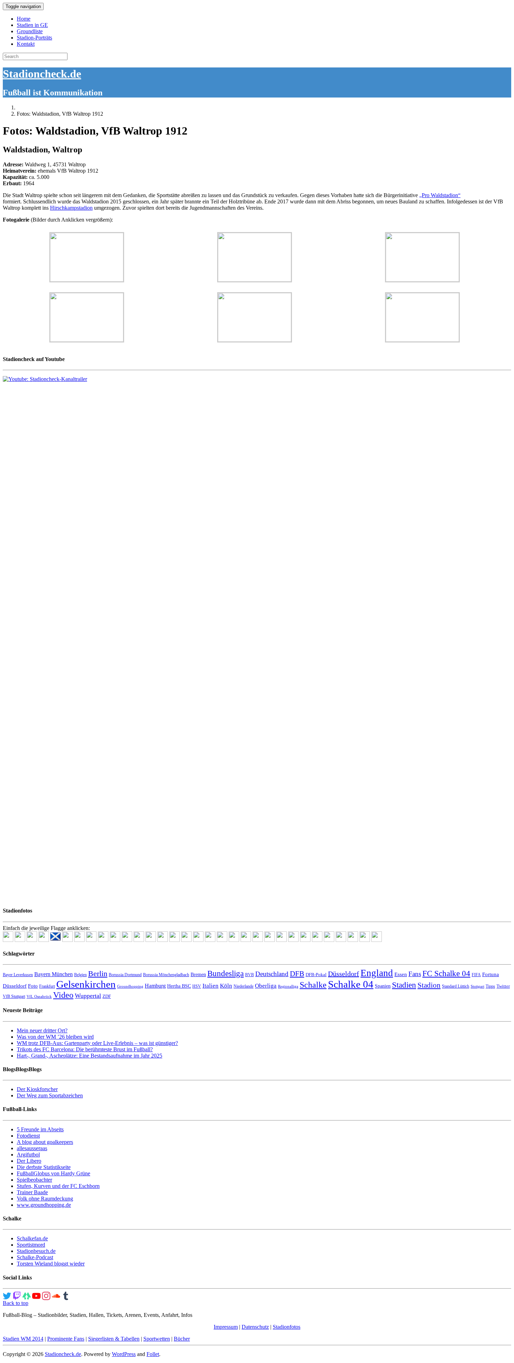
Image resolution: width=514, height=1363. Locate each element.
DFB (297, 974)
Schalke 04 (350, 984)
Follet (153, 1354)
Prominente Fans (65, 1339)
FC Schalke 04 (446, 973)
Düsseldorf (343, 974)
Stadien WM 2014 (23, 1339)
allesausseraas (32, 1148)
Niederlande (244, 986)
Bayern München (53, 974)
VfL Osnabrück (39, 996)
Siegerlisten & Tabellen (114, 1339)
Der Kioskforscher (37, 1089)
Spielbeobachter (34, 1180)
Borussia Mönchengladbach (166, 974)
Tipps (490, 986)
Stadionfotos (286, 1327)
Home (23, 19)
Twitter (503, 986)
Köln (226, 985)
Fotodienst (28, 1136)
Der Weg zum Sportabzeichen (50, 1095)
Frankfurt (47, 986)
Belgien (80, 974)
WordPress (124, 1354)
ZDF (106, 996)
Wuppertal (88, 995)
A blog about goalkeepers (45, 1142)
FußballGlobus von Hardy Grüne (53, 1173)
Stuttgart (477, 986)
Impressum (226, 1327)
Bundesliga (225, 973)
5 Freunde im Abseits (40, 1129)
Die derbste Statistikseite (44, 1167)
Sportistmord (31, 1245)
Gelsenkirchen (86, 984)
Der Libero (29, 1161)
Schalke (313, 984)
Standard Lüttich (455, 986)
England (376, 973)
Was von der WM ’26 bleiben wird (55, 1037)
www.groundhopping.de (44, 1205)
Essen (400, 974)
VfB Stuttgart (14, 996)
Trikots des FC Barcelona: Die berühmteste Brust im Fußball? (85, 1049)
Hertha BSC (179, 986)
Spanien (383, 986)
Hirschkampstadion (71, 208)
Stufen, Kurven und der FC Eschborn (58, 1186)
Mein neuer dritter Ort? (42, 1030)
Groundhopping (130, 986)
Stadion (429, 985)
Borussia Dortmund (125, 974)
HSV (196, 986)
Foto (33, 986)
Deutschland (271, 974)
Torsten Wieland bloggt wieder (51, 1264)
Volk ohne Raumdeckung (45, 1199)
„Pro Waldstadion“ (440, 195)
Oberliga (266, 985)
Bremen (198, 974)
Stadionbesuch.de (36, 1251)
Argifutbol (28, 1155)
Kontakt (26, 44)
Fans (414, 974)
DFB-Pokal (316, 974)
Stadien (404, 984)
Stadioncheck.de (42, 73)
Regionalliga (288, 986)
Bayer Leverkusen (18, 974)
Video (63, 995)
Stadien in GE (32, 25)
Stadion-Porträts (34, 38)
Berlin (97, 973)
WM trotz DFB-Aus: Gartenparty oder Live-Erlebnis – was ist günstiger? (97, 1043)
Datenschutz (255, 1327)
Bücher (182, 1339)
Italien (210, 985)
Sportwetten (156, 1339)
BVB (249, 974)
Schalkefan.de (32, 1238)
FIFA (476, 974)
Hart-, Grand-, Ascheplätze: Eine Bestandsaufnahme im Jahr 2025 (89, 1056)
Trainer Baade (32, 1192)
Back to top (15, 1303)
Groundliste (30, 31)
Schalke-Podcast (35, 1257)
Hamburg (155, 986)
